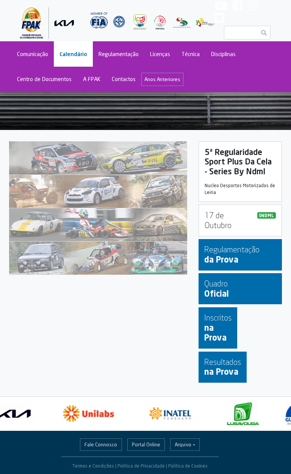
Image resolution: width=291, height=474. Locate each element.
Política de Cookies (188, 466)
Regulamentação (119, 54)
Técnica (190, 54)
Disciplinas (223, 54)
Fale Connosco (100, 444)
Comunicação (32, 54)
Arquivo (183, 444)
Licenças (160, 54)
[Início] (47, 20)
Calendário (73, 54)
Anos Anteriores (162, 79)
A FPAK (91, 79)
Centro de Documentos (44, 79)
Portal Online (146, 444)
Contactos (124, 79)
